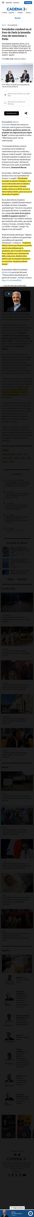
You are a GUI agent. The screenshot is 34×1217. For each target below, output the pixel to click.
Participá (28, 3)
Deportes (9, 3)
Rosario (28, 12)
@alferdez (7, 272)
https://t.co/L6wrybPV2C (12, 280)
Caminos (16, 3)
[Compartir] (26, 113)
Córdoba (20, 12)
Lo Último (4, 12)
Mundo (4, 25)
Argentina (11, 12)
